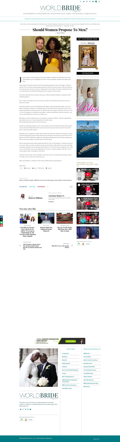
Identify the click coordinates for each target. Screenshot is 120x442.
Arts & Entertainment (32, 24)
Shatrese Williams (58, 26)
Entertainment (61, 24)
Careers (64, 373)
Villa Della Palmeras (88, 380)
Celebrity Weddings (52, 24)
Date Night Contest (67, 388)
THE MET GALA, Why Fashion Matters (60, 245)
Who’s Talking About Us (68, 376)
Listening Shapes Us (56, 196)
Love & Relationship (95, 24)
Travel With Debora (88, 373)
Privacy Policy (48, 438)
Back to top (96, 439)
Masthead (64, 356)
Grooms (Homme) (74, 24)
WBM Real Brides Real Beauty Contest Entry (69, 380)
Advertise (64, 366)
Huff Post (37, 180)
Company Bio (65, 353)
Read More (51, 201)
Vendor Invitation (87, 376)
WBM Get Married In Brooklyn (90, 383)
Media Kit (64, 360)
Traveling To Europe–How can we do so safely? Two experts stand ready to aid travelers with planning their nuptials (28, 231)
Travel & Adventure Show (89, 370)
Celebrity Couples (29, 180)
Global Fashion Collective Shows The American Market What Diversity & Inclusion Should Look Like (32, 245)
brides (21, 180)
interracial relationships (47, 180)
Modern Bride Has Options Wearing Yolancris (46, 229)
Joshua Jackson (67, 180)
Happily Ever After (84, 24)
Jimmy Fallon (58, 180)
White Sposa (86, 386)
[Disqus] (46, 273)
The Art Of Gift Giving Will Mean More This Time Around (64, 229)
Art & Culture (23, 24)
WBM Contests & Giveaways (69, 385)
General (68, 24)
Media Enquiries (66, 363)
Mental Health (49, 26)
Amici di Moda (87, 356)
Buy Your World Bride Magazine (70, 370)
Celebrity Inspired (42, 24)
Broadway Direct (87, 363)
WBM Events (86, 353)
